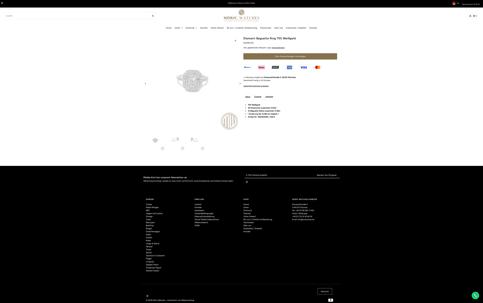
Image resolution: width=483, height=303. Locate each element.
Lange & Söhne (152, 243)
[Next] (240, 83)
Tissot (148, 249)
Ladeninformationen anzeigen (256, 86)
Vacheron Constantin (155, 255)
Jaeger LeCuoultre (154, 213)
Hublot (149, 237)
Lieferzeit (269, 97)
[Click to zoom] (235, 41)
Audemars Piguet (153, 267)
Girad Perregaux (153, 231)
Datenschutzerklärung (204, 216)
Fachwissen (265, 28)
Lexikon (198, 204)
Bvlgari (149, 228)
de (458, 3)
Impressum (199, 210)
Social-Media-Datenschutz (207, 219)
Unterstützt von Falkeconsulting (180, 300)
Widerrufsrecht (201, 222)
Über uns (278, 28)
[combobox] (77, 16)
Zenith (149, 252)
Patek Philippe (152, 207)
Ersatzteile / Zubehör (296, 28)
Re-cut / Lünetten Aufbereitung (242, 28)
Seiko (148, 234)
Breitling (149, 225)
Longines (150, 261)
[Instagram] (2, 3)
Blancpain (150, 222)
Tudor (148, 219)
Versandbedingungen (204, 213)
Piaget (149, 258)
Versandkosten (278, 47)
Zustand (257, 97)
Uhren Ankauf (217, 28)
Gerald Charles (152, 270)
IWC (148, 210)
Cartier (149, 204)
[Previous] (145, 83)
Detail (247, 97)
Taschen (204, 28)
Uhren (177, 28)
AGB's (197, 225)
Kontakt (313, 28)
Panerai (149, 246)
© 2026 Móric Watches (156, 300)
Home (169, 28)
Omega (149, 216)
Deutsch (325, 291)
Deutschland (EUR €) (471, 4)
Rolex (148, 240)
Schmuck (190, 28)
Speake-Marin (152, 264)
